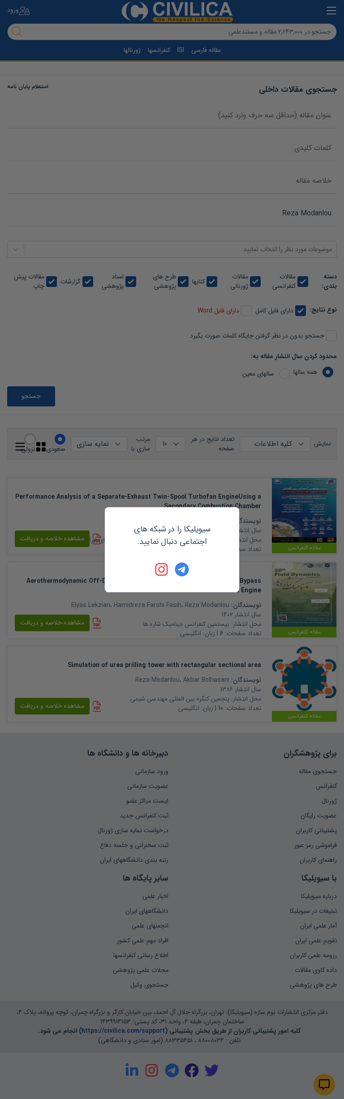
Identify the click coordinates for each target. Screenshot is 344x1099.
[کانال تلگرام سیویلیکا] (182, 569)
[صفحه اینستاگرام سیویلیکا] (162, 569)
